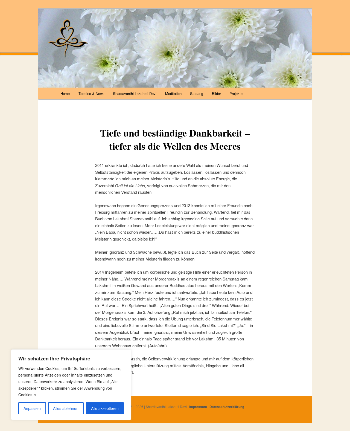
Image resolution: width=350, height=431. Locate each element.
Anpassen (32, 408)
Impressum (198, 406)
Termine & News (91, 93)
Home (65, 93)
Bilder (216, 93)
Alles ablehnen (65, 408)
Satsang (196, 93)
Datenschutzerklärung (226, 406)
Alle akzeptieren (105, 408)
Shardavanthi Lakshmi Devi (134, 93)
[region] (71, 384)
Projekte (236, 93)
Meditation (173, 93)
